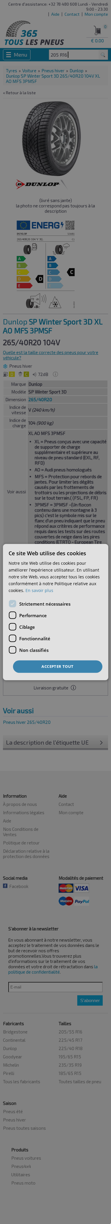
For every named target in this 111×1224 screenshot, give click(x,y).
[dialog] (55, 612)
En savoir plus (39, 590)
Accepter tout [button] (57, 666)
